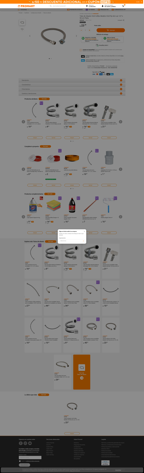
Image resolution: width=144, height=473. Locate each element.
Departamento (62, 238)
